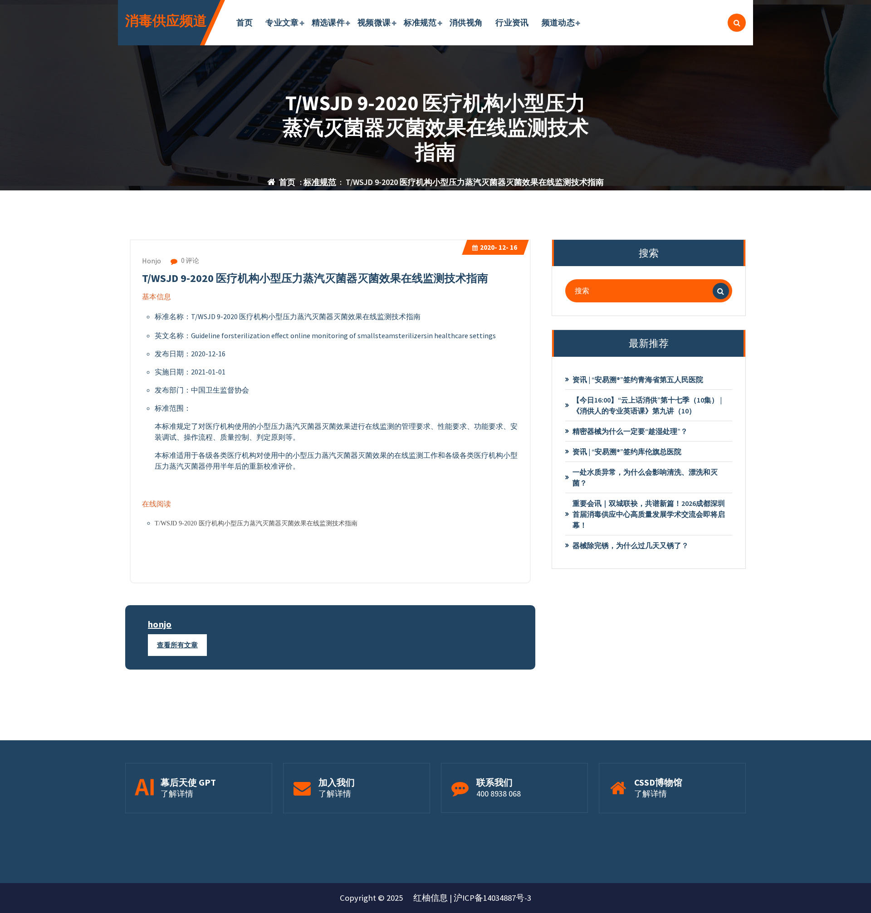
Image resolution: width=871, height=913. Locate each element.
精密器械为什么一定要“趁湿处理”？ (630, 431)
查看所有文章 (177, 645)
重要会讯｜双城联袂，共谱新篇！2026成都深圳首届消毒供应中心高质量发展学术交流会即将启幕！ (649, 514)
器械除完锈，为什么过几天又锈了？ (631, 545)
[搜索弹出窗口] (737, 23)
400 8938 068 (498, 793)
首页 (244, 22)
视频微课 (374, 22)
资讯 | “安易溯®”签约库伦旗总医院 (627, 451)
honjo (159, 624)
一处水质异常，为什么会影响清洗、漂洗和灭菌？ (645, 477)
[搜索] (721, 291)
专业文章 (281, 22)
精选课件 (328, 22)
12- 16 (498, 247)
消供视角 (466, 22)
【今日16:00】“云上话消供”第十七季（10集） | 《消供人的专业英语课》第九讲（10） (647, 405)
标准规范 (420, 22)
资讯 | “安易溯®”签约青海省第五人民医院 (638, 379)
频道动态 (558, 22)
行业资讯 (511, 22)
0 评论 (189, 260)
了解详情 (177, 793)
